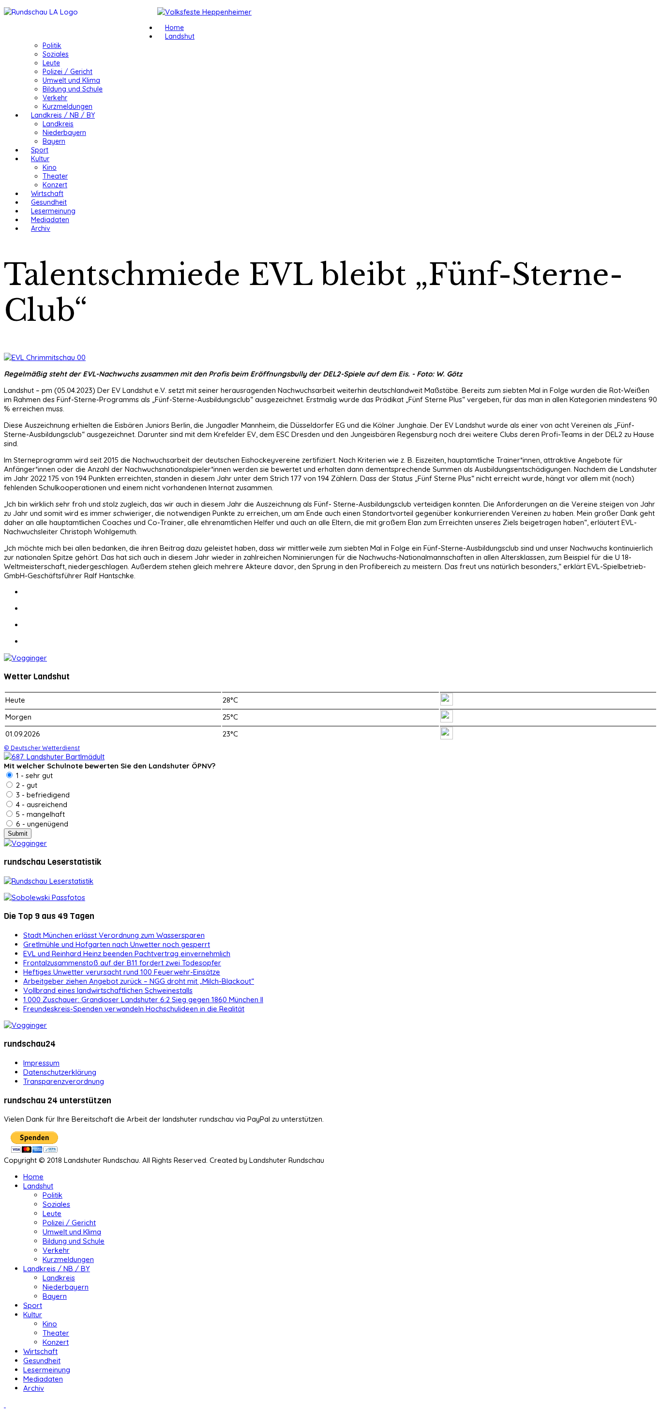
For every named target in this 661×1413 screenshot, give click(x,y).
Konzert (55, 184)
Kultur (40, 158)
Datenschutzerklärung (59, 1072)
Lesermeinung (53, 211)
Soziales (56, 54)
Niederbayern (64, 132)
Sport (39, 150)
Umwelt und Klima (71, 80)
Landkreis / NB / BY (63, 115)
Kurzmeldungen (67, 106)
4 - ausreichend (40, 804)
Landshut (180, 36)
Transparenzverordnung (63, 1081)
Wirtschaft (47, 193)
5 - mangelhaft (39, 814)
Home (174, 27)
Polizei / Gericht (67, 71)
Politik (52, 45)
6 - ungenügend (41, 823)
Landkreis (58, 124)
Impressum (41, 1062)
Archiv (40, 228)
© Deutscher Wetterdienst (42, 748)
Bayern (54, 141)
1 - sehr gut (33, 775)
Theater (55, 176)
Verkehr (55, 97)
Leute (51, 63)
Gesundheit (49, 202)
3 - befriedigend (42, 794)
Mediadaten (50, 219)
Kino (50, 167)
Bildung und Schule (73, 89)
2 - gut (25, 785)
